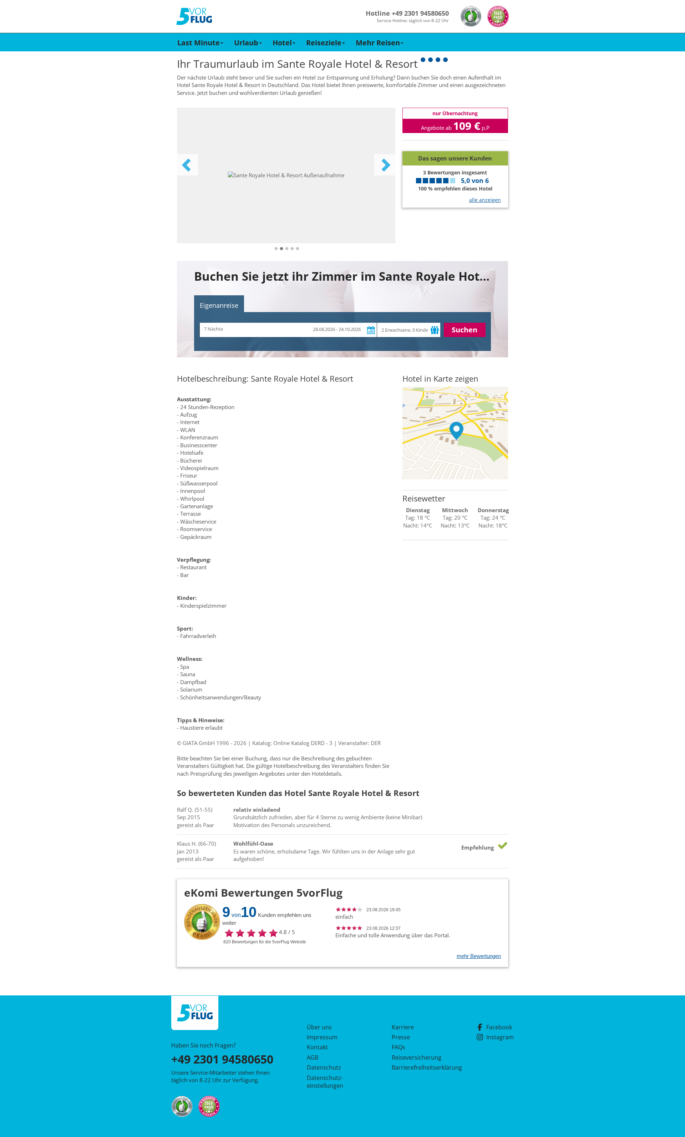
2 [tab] (281, 249)
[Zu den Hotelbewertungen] (455, 145)
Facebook (499, 1027)
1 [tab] (276, 249)
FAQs (398, 1047)
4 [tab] (292, 249)
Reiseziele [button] (323, 42)
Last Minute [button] (198, 42)
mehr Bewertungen (479, 956)
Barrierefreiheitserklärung (418, 1067)
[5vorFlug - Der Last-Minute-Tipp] (194, 16)
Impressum (322, 1037)
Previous (187, 164)
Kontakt (317, 1047)
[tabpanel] (286, 175)
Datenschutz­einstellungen (325, 1082)
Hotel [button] (282, 42)
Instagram (500, 1037)
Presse (401, 1037)
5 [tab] (297, 249)
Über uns (319, 1027)
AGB (312, 1057)
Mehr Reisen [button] (378, 42)
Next (385, 164)
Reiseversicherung (416, 1057)
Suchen (464, 330)
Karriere (403, 1027)
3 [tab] (286, 249)
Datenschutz (324, 1067)
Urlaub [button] (246, 42)
